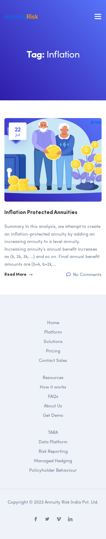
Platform (53, 332)
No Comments (87, 274)
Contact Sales (53, 360)
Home (53, 322)
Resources (53, 377)
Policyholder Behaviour (53, 470)
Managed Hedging (53, 460)
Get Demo (53, 415)
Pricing (53, 350)
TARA (53, 432)
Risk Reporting (53, 451)
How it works (53, 386)
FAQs (53, 396)
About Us (53, 405)
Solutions (53, 341)
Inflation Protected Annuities (40, 212)
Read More (15, 274)
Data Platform (53, 441)
